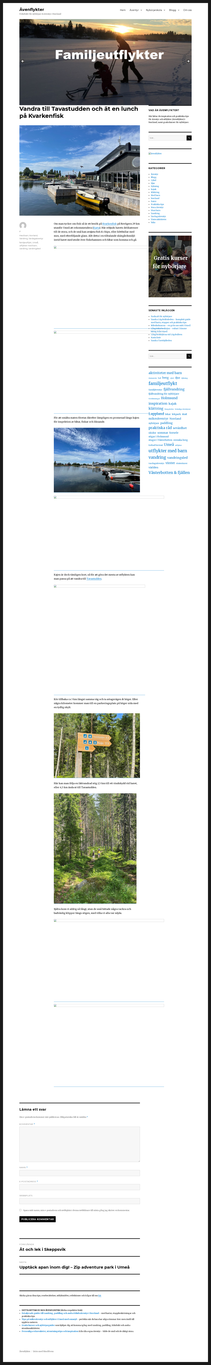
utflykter (178, 445)
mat (184, 414)
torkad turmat (156, 445)
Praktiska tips (157, 204)
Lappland (156, 414)
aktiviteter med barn (165, 373)
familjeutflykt (25, 242)
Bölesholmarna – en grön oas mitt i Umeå (170, 325)
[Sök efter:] (168, 138)
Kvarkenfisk (109, 223)
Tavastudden (94, 578)
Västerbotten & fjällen (169, 472)
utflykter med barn (28, 245)
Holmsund (169, 398)
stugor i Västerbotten (160, 440)
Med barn (23, 235)
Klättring (155, 192)
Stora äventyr (157, 207)
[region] (105, 62)
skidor (152, 432)
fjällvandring (174, 389)
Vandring (23, 238)
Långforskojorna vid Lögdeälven (166, 334)
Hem (123, 10)
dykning (184, 378)
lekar (168, 414)
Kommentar (27, 1124)
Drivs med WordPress (43, 1351)
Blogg (172, 10)
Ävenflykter (31, 9)
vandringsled (34, 248)
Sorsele (173, 432)
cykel (172, 378)
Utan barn (155, 210)
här (99, 1295)
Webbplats (26, 1195)
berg (165, 377)
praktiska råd (160, 428)
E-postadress (28, 1181)
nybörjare (154, 423)
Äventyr (134, 10)
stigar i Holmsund (159, 436)
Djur (153, 183)
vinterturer (181, 463)
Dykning (155, 186)
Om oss (187, 10)
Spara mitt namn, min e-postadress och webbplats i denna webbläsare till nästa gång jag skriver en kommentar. (76, 1210)
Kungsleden (169, 409)
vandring (23, 248)
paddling (166, 423)
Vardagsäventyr (36, 238)
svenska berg (180, 440)
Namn (23, 1167)
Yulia (153, 222)
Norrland (33, 235)
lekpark (176, 414)
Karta (96, 227)
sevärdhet (180, 428)
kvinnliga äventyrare (183, 409)
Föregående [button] (23, 61)
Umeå (35, 242)
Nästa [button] (188, 61)
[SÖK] (189, 137)
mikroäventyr (158, 418)
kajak (173, 403)
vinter (170, 463)
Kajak (153, 189)
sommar (162, 432)
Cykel (153, 180)
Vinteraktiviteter (159, 219)
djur (177, 377)
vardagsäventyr (156, 463)
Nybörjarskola (154, 10)
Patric (153, 201)
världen (153, 467)
